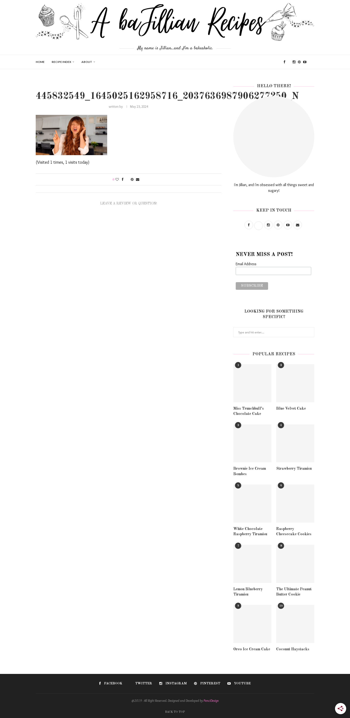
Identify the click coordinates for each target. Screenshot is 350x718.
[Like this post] (117, 179)
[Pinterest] (299, 62)
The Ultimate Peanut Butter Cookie (294, 591)
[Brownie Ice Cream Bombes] (252, 443)
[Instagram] (294, 62)
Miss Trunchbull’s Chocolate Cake (248, 411)
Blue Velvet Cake (291, 409)
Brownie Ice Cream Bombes (249, 471)
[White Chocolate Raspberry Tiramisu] (252, 503)
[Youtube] (304, 62)
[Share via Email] (137, 179)
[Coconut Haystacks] (295, 624)
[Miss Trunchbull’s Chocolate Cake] (252, 383)
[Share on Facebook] (122, 179)
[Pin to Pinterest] (132, 179)
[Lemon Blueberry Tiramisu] (252, 564)
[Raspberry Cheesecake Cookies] (295, 503)
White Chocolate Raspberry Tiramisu (250, 531)
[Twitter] (289, 62)
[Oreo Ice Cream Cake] (252, 624)
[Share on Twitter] (127, 179)
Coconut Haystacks (292, 649)
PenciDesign (211, 700)
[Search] (312, 62)
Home (40, 62)
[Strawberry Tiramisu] (295, 443)
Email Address (246, 264)
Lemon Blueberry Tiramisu (248, 591)
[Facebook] (284, 62)
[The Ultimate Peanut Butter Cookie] (295, 564)
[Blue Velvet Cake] (295, 383)
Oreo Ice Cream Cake (251, 649)
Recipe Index (61, 62)
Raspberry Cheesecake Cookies (293, 531)
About (86, 62)
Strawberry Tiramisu (294, 469)
